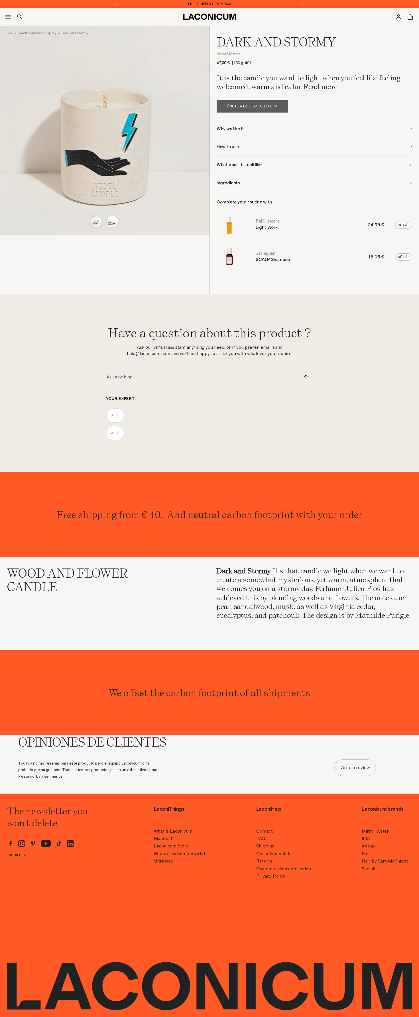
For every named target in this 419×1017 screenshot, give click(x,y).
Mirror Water (375, 831)
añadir (403, 225)
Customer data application (283, 869)
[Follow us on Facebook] (10, 843)
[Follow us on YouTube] (46, 843)
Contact (264, 831)
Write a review (355, 767)
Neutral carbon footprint (179, 853)
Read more (320, 86)
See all (368, 869)
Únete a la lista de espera (252, 106)
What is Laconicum (173, 831)
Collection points (273, 853)
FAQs (261, 838)
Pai (365, 853)
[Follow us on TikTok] (59, 843)
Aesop (368, 846)
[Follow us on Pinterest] (33, 843)
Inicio (9, 33)
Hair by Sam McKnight (385, 861)
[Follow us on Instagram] (21, 843)
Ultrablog (163, 861)
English (13, 855)
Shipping (265, 846)
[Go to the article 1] (96, 221)
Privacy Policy (270, 876)
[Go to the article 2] (112, 221)
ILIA (366, 838)
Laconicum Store (171, 846)
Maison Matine (229, 54)
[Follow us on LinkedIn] (70, 843)
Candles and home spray (37, 33)
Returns (264, 861)
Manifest (163, 838)
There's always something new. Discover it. (209, 4)
